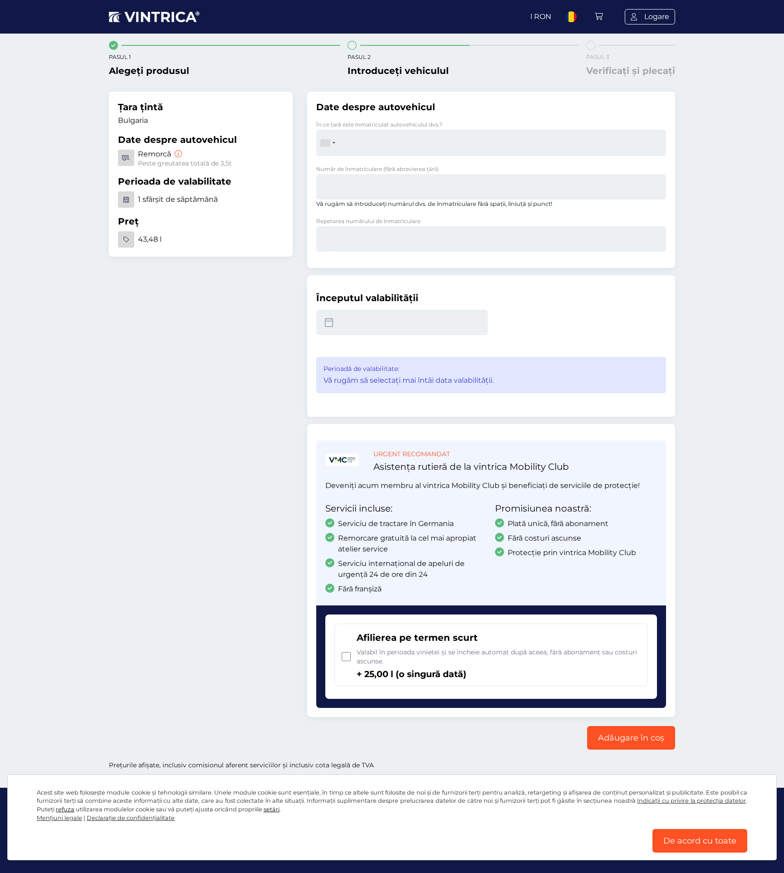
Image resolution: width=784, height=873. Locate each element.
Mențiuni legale (59, 817)
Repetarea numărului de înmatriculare (368, 221)
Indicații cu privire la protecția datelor (691, 800)
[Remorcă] (177, 154)
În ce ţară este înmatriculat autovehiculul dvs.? (379, 124)
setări (271, 809)
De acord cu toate (699, 841)
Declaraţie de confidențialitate (131, 817)
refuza (65, 809)
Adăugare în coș (631, 738)
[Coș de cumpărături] (599, 16)
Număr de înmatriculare (377, 169)
